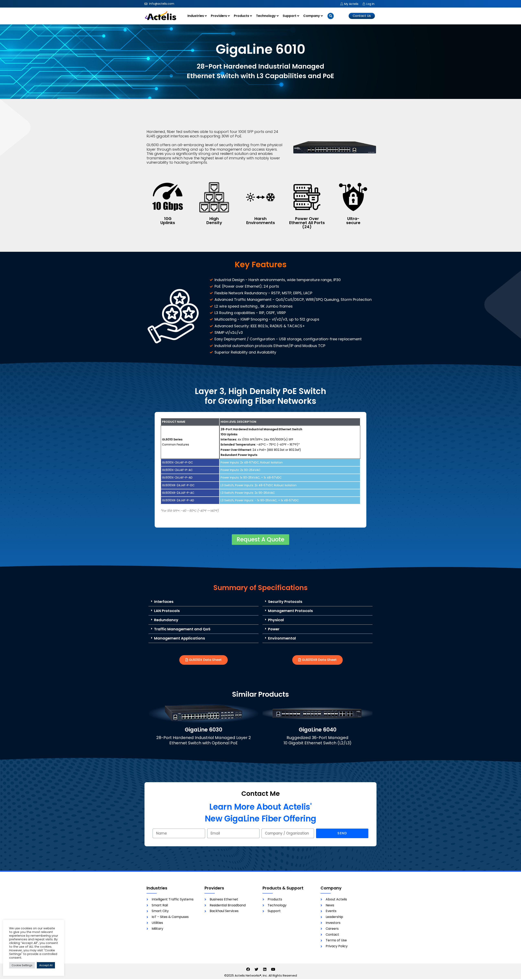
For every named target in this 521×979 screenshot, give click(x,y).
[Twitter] (256, 969)
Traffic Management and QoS (182, 629)
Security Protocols (285, 601)
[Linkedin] (264, 969)
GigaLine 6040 (317, 729)
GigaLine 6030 (203, 729)
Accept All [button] (46, 965)
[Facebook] (248, 969)
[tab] (203, 601)
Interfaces (163, 601)
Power (273, 629)
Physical (276, 619)
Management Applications (179, 638)
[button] (362, 16)
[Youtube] (273, 969)
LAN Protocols (167, 610)
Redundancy (166, 619)
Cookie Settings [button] (22, 965)
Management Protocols (290, 610)
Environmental (282, 638)
